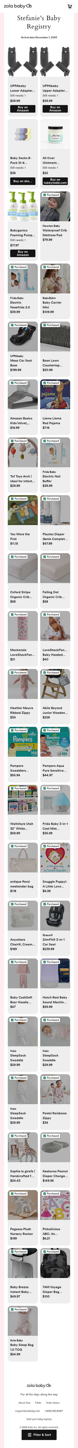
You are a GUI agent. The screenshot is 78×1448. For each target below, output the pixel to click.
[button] (23, 64)
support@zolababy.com (27, 1411)
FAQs (38, 1403)
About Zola (24, 1403)
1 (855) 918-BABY (54, 1411)
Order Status (53, 1403)
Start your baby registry (39, 1419)
